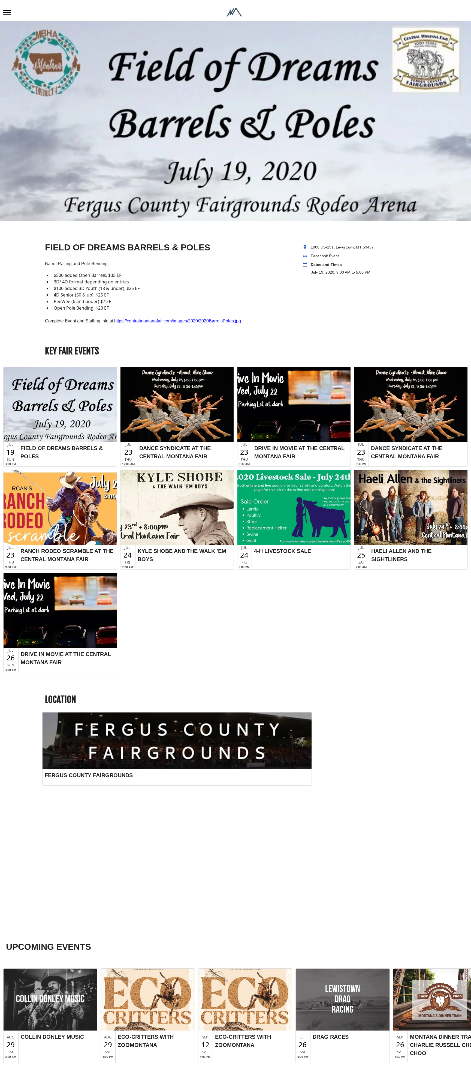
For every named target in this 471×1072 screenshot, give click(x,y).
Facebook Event (325, 256)
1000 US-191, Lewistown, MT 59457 (342, 247)
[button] (7, 12)
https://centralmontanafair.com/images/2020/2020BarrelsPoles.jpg (177, 321)
